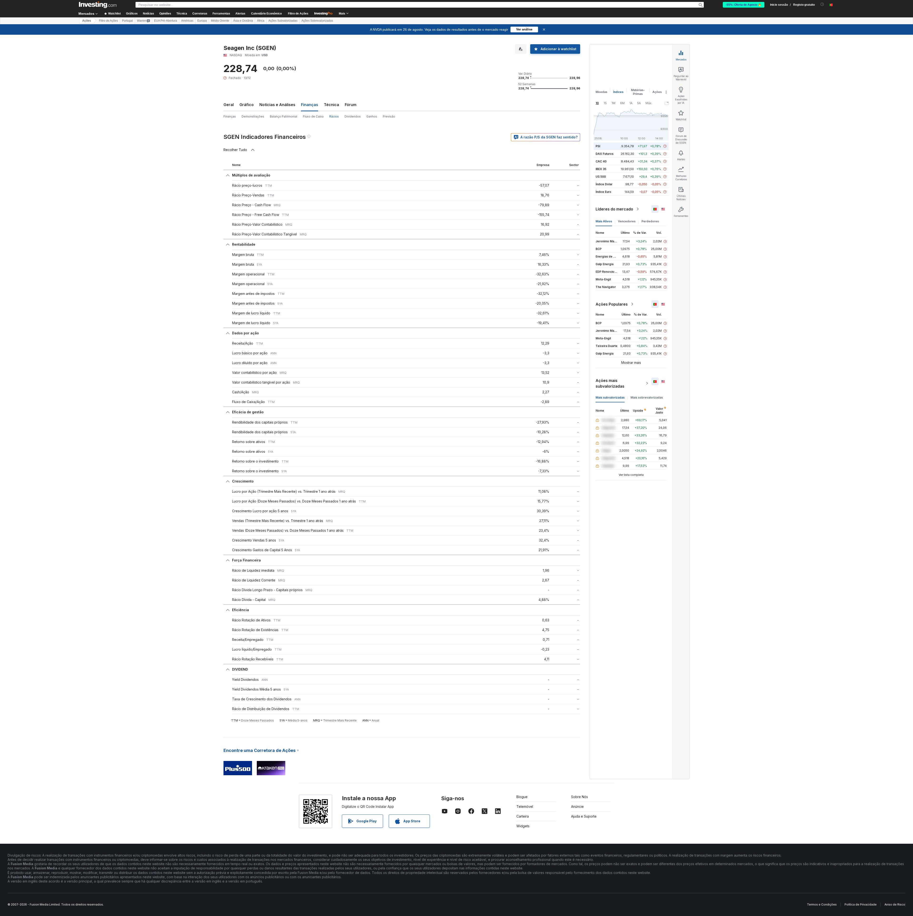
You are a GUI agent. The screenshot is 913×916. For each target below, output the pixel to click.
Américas (187, 20)
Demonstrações (253, 116)
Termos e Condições (822, 904)
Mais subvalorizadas (610, 397)
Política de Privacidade (861, 904)
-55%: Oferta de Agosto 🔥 (744, 4)
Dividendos (353, 116)
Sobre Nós (579, 797)
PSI (598, 146)
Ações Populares (612, 304)
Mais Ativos (604, 221)
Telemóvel (524, 806)
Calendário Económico (266, 13)
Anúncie (577, 806)
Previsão (389, 116)
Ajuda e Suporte (584, 816)
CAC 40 (601, 161)
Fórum (350, 104)
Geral (228, 104)
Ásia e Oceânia (243, 20)
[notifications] (822, 4)
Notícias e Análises (277, 104)
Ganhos (371, 116)
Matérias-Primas (638, 92)
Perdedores (650, 221)
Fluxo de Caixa (313, 116)
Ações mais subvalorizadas (610, 383)
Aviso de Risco (894, 904)
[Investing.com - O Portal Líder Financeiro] (98, 4)
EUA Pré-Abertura (165, 20)
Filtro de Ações (298, 13)
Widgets (522, 826)
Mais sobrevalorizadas (647, 397)
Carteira (522, 816)
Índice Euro (603, 192)
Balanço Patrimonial (283, 116)
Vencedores (627, 221)
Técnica (331, 104)
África (260, 20)
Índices (618, 92)
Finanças (229, 116)
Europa (202, 20)
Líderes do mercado (614, 209)
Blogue (522, 797)
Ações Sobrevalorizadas (317, 20)
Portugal (127, 20)
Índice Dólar (604, 184)
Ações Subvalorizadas (282, 20)
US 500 (601, 176)
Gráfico (246, 104)
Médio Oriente (220, 20)
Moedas (601, 92)
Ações (86, 20)
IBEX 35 (601, 169)
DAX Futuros (604, 154)
